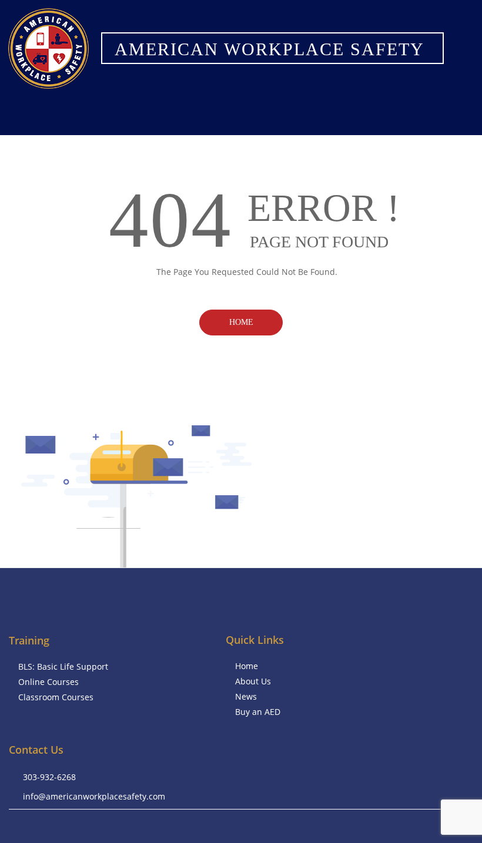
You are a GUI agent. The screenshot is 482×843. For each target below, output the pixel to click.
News (246, 696)
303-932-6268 (49, 776)
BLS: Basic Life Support (63, 666)
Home (241, 322)
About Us (253, 681)
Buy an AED (257, 711)
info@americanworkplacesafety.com (94, 796)
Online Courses (48, 681)
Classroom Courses (55, 697)
